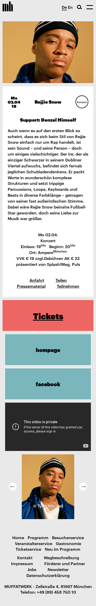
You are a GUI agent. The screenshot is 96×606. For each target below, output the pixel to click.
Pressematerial (31, 286)
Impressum (22, 563)
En (70, 7)
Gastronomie (68, 543)
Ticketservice (28, 549)
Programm (38, 537)
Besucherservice (68, 537)
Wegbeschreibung (61, 557)
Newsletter (58, 569)
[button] (13, 487)
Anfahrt (36, 280)
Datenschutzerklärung (48, 575)
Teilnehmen (68, 286)
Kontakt (25, 557)
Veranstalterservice (33, 543)
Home (18, 537)
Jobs (31, 569)
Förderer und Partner (64, 563)
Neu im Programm (62, 549)
